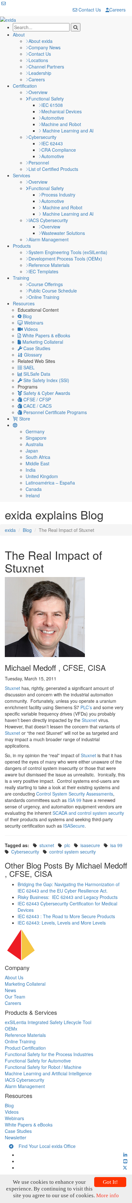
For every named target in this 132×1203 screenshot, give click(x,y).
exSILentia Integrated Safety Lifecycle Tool (48, 1022)
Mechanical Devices (61, 111)
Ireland (33, 495)
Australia (34, 444)
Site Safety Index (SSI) (45, 380)
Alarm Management (49, 239)
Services (21, 175)
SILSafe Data (36, 374)
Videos (30, 329)
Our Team (15, 996)
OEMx (11, 1028)
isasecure (90, 845)
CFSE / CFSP (36, 399)
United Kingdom (42, 476)
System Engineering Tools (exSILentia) (68, 252)
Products (22, 246)
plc (67, 845)
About (19, 34)
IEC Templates (43, 271)
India (31, 470)
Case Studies (36, 348)
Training (21, 278)
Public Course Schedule (53, 290)
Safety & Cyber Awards (46, 393)
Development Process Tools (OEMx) (65, 258)
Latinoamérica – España (50, 482)
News (10, 990)
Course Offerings (46, 284)
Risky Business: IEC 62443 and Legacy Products (68, 897)
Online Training (44, 297)
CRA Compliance (58, 150)
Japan (32, 450)
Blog (26, 316)
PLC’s (86, 707)
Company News (45, 47)
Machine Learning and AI (67, 130)
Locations (38, 60)
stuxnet (46, 845)
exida (10, 530)
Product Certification (25, 1048)
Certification (25, 86)
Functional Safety (46, 98)
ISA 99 (74, 800)
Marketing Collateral (42, 342)
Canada (34, 489)
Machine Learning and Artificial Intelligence (48, 1073)
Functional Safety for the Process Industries (49, 1054)
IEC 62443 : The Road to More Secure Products (66, 916)
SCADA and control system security (88, 813)
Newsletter (15, 1137)
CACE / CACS (37, 406)
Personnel (39, 162)
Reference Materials (49, 265)
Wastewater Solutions (63, 233)
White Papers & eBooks (45, 335)
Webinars (33, 322)
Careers (117, 9)
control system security (72, 851)
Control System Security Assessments (74, 793)
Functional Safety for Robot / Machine (43, 1067)
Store (24, 418)
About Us (14, 977)
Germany (35, 431)
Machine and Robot (61, 124)
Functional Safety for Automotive (38, 1060)
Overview (38, 92)
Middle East (37, 463)
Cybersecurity (42, 137)
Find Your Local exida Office (44, 1146)
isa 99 (116, 845)
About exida (41, 41)
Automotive (52, 118)
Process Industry (58, 194)
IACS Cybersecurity (48, 220)
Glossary (32, 354)
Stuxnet (12, 688)
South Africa (38, 457)
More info (107, 1195)
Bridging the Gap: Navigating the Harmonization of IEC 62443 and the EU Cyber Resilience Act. (69, 887)
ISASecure (74, 825)
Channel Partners (46, 66)
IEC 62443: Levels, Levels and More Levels (62, 922)
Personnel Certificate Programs (54, 412)
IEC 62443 (52, 143)
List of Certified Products (53, 169)
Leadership (40, 73)
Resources (24, 303)
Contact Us (89, 9)
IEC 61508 (52, 105)
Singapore (36, 438)
